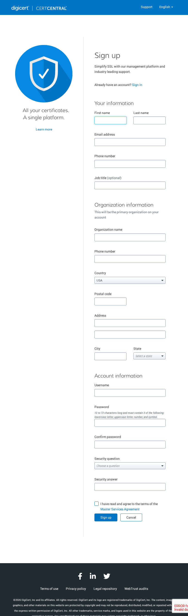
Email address (104, 134)
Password (101, 407)
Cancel (131, 517)
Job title (108, 178)
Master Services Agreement (120, 509)
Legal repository (105, 588)
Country (100, 273)
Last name (141, 113)
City (97, 348)
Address (100, 315)
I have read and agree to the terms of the (129, 504)
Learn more (44, 129)
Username (101, 385)
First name (102, 113)
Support (146, 7)
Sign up (105, 517)
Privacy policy (76, 588)
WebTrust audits (136, 588)
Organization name (108, 229)
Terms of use (49, 588)
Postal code (102, 294)
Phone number (104, 156)
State (137, 348)
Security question (107, 458)
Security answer (106, 479)
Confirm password (107, 436)
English (165, 7)
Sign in (137, 84)
